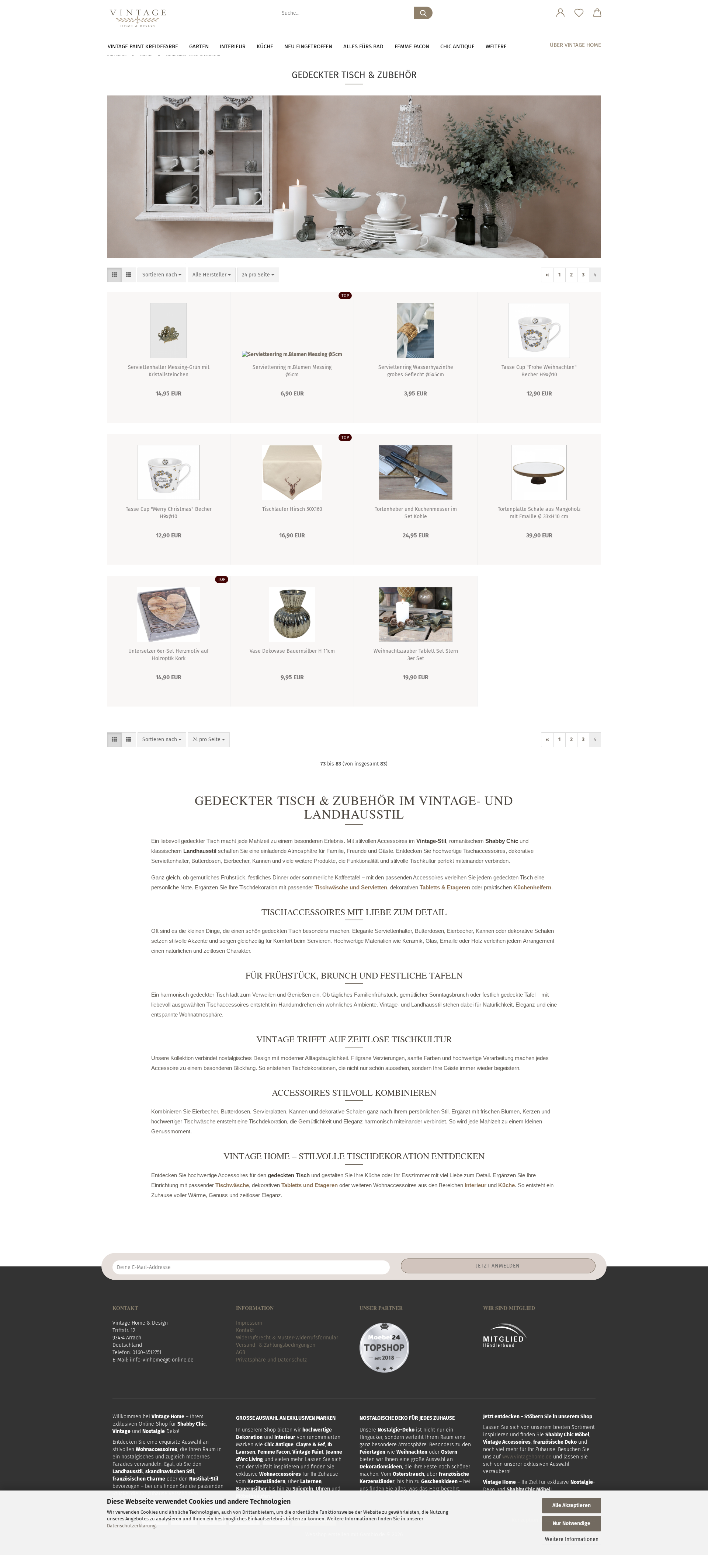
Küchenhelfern (532, 887)
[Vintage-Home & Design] (140, 18)
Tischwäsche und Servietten (351, 887)
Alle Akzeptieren (571, 1505)
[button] (560, 13)
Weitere (496, 46)
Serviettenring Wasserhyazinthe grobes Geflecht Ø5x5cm (415, 370)
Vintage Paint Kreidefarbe (143, 46)
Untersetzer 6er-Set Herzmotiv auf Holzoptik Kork (168, 654)
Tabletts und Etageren (309, 1185)
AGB (240, 1352)
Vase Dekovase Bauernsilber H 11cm (292, 651)
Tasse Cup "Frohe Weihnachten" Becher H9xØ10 (539, 370)
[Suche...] (423, 13)
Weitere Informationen (571, 1539)
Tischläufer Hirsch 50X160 (292, 509)
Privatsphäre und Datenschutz (271, 1360)
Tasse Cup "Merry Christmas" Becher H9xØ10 (169, 512)
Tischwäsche (232, 1185)
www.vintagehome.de (527, 1457)
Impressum (249, 1323)
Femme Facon (412, 46)
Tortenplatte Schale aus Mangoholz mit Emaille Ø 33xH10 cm (539, 512)
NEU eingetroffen (308, 46)
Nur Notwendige (571, 1523)
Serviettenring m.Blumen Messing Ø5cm (292, 370)
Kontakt (245, 1330)
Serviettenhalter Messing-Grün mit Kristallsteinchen (168, 370)
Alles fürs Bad (363, 46)
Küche (265, 46)
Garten (199, 46)
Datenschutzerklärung (131, 1525)
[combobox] (162, 275)
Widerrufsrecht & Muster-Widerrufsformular (287, 1338)
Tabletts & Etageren (445, 887)
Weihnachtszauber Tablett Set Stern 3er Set (416, 654)
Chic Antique (457, 46)
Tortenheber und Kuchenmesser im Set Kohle (416, 512)
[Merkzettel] (579, 13)
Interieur (233, 46)
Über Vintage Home (575, 45)
